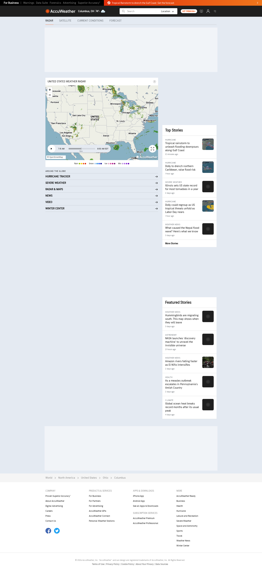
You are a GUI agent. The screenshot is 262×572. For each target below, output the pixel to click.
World (48, 478)
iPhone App (138, 496)
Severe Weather (183, 521)
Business (180, 501)
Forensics (55, 3)
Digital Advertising (54, 506)
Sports (179, 530)
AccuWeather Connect (99, 516)
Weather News (183, 540)
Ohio (105, 478)
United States (89, 478)
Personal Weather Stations (102, 521)
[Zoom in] (49, 89)
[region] (101, 122)
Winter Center (182, 545)
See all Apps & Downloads (145, 506)
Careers (49, 511)
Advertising (69, 3)
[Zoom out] (49, 94)
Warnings (28, 3)
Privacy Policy (113, 564)
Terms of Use (98, 564)
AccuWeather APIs (97, 511)
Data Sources (161, 564)
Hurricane (181, 511)
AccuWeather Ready (186, 496)
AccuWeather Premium (144, 518)
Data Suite (42, 3)
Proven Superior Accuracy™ (58, 496)
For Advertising (96, 506)
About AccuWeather (54, 501)
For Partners (95, 501)
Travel (179, 535)
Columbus (120, 478)
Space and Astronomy (186, 526)
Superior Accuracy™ (89, 3)
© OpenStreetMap (55, 157)
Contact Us (50, 521)
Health (179, 506)
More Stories (171, 243)
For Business (11, 3)
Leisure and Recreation (187, 516)
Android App (139, 501)
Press (48, 516)
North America (66, 478)
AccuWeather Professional (145, 523)
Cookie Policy (128, 564)
